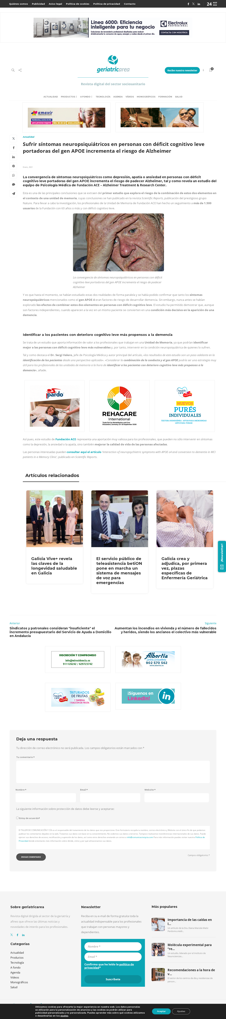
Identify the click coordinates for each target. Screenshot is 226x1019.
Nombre (21, 789)
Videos (14, 977)
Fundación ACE (65, 439)
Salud (178, 96)
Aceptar (161, 1011)
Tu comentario (25, 757)
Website (150, 789)
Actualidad (51, 96)
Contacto (130, 3)
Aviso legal (55, 3)
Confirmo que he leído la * (109, 966)
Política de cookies (77, 3)
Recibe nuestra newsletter (182, 70)
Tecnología (103, 96)
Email (84, 789)
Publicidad (38, 3)
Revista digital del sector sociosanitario (113, 84)
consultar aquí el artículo (84, 452)
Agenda (118, 96)
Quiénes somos (18, 3)
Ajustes (181, 1011)
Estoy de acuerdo (29, 818)
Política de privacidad (106, 3)
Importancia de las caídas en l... (190, 922)
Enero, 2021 (28, 167)
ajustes (64, 1015)
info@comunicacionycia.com (140, 837)
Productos (68, 96)
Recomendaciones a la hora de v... (191, 972)
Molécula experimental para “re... (190, 947)
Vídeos (130, 96)
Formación (165, 96)
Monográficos (146, 96)
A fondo (85, 96)
